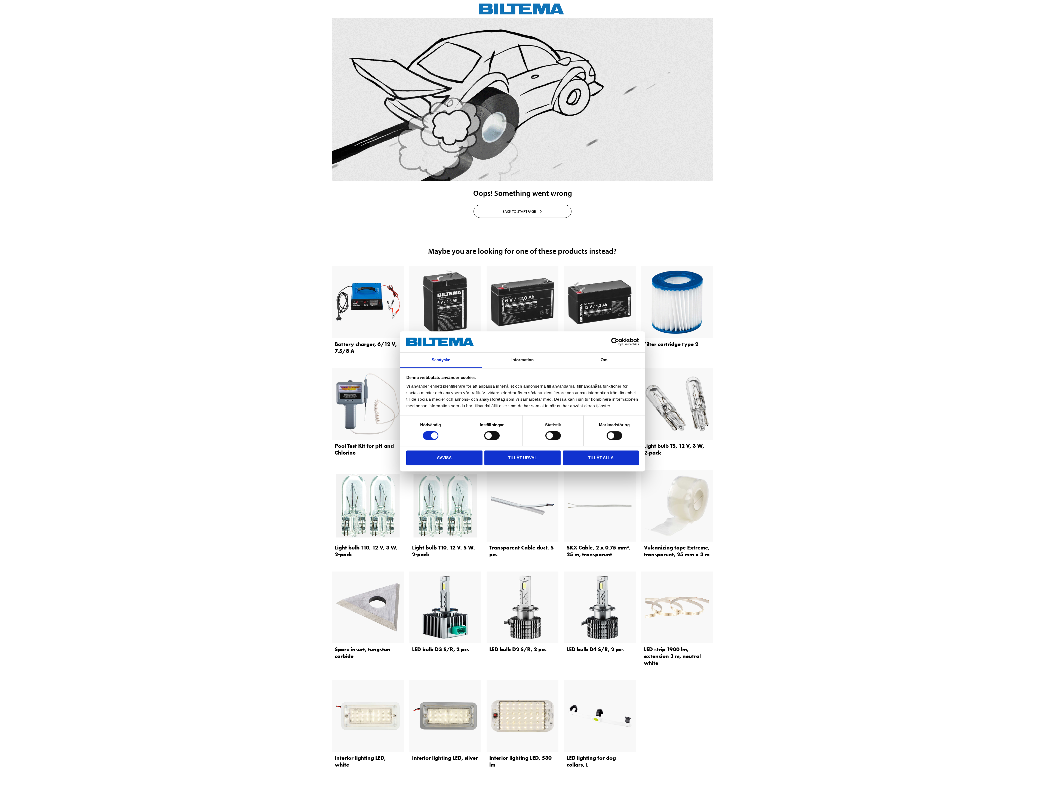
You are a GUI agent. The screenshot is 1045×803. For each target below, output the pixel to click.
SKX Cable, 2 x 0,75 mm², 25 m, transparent (598, 551)
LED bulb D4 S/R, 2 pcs (595, 649)
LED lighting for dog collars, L (591, 761)
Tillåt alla (601, 457)
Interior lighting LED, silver (445, 757)
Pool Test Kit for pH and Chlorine (364, 449)
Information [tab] (522, 359)
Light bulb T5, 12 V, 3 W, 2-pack (674, 449)
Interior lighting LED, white (360, 761)
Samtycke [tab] (441, 359)
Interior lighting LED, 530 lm (520, 761)
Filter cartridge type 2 (671, 344)
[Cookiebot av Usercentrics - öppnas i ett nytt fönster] (615, 342)
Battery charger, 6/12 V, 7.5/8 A (366, 347)
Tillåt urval (522, 457)
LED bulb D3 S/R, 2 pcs (440, 649)
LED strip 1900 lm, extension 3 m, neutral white (672, 656)
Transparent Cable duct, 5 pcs (521, 551)
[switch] (492, 435)
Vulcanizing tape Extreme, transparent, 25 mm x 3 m (677, 551)
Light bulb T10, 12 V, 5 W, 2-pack (443, 551)
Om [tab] (604, 359)
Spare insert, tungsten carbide (362, 653)
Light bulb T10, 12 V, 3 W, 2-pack (366, 551)
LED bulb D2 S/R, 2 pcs (517, 649)
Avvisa (444, 457)
